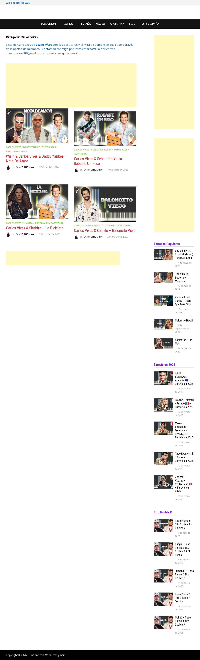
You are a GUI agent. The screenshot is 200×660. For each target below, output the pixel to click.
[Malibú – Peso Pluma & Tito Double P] (163, 618)
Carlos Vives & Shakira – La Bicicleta (35, 228)
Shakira (28, 223)
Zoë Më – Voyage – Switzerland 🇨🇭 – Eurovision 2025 (183, 484)
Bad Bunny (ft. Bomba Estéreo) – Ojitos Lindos (184, 254)
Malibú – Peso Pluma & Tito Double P (183, 621)
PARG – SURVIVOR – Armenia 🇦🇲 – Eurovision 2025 (184, 378)
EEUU (132, 24)
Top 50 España (149, 24)
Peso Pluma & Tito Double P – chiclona (183, 524)
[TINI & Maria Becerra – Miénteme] (163, 274)
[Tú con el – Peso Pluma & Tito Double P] (163, 571)
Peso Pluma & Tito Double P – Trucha (183, 598)
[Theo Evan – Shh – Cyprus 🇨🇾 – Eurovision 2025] (163, 454)
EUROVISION (48, 24)
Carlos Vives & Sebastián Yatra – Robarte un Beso (99, 161)
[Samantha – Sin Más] (163, 340)
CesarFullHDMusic (25, 167)
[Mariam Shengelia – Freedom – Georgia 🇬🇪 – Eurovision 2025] (163, 423)
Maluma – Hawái (184, 320)
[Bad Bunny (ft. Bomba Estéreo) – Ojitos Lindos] (163, 251)
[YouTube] (185, 2)
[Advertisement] (71, 85)
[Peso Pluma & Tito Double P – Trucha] (163, 594)
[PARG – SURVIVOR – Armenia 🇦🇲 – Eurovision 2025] (163, 373)
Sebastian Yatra (101, 149)
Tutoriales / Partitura (49, 223)
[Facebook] (181, 2)
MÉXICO (100, 24)
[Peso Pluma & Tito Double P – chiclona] (163, 521)
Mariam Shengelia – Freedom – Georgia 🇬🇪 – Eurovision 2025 (184, 430)
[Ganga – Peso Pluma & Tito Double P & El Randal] (163, 544)
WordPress (51, 655)
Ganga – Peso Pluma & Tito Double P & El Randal (182, 549)
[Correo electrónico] (192, 2)
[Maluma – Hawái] (163, 321)
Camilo (78, 225)
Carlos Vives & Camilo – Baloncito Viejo (104, 230)
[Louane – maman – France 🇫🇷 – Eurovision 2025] (163, 400)
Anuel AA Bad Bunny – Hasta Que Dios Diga (183, 300)
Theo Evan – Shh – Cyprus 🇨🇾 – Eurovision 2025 (184, 457)
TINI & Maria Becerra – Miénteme (181, 277)
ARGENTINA (117, 24)
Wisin (24, 151)
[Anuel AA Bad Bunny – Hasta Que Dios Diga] (163, 297)
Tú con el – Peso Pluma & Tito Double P (184, 574)
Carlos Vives (13, 147)
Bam (62, 655)
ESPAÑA (86, 24)
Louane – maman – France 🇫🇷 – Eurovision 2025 (184, 403)
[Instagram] (189, 2)
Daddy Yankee (31, 147)
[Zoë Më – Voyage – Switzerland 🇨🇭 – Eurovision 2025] (163, 477)
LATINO (68, 24)
